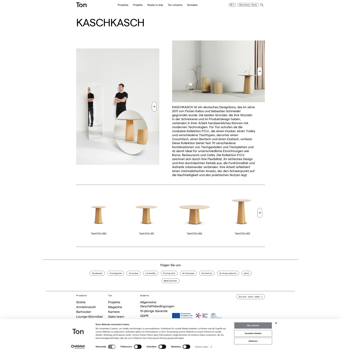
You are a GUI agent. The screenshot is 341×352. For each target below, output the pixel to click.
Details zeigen (201, 347)
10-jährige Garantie (154, 311)
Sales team (116, 316)
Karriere (114, 311)
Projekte (138, 4)
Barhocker (83, 311)
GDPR (144, 315)
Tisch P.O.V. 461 (146, 233)
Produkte (123, 4)
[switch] (138, 347)
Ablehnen (253, 341)
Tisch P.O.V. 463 (242, 233)
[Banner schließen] (276, 323)
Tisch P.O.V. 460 (98, 233)
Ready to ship (155, 4)
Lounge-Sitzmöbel (89, 316)
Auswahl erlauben (253, 333)
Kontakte (192, 4)
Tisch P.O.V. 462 (194, 233)
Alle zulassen (253, 325)
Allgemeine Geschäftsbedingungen (157, 304)
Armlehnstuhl (86, 307)
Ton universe (175, 4)
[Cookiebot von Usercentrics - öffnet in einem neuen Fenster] (78, 347)
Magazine (115, 307)
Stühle (81, 302)
